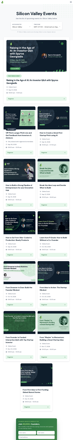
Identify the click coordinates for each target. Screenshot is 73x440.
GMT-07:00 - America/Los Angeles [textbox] (47, 27)
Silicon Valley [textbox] (17, 27)
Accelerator (16, 24)
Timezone (37, 24)
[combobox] (21, 27)
